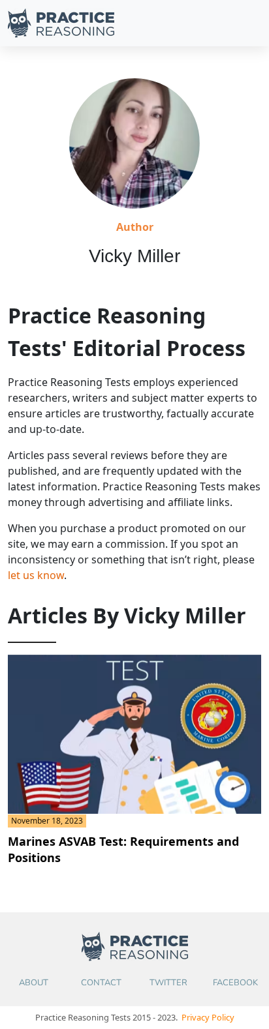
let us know (36, 575)
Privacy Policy (208, 1017)
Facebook (235, 983)
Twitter (168, 983)
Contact (101, 983)
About (33, 983)
